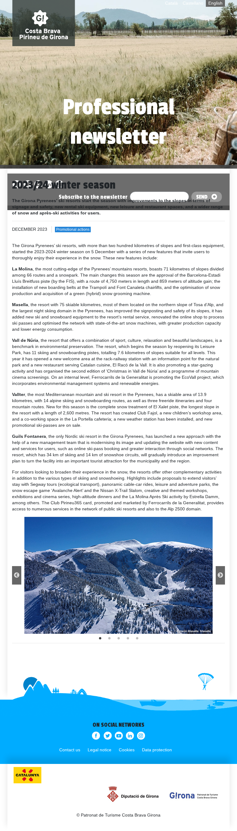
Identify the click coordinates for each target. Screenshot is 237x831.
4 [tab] (128, 638)
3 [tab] (118, 638)
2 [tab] (109, 638)
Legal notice (99, 749)
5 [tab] (137, 638)
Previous (16, 575)
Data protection (157, 749)
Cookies (127, 749)
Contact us (69, 749)
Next (220, 575)
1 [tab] (100, 638)
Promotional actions (72, 229)
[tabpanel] (118, 575)
